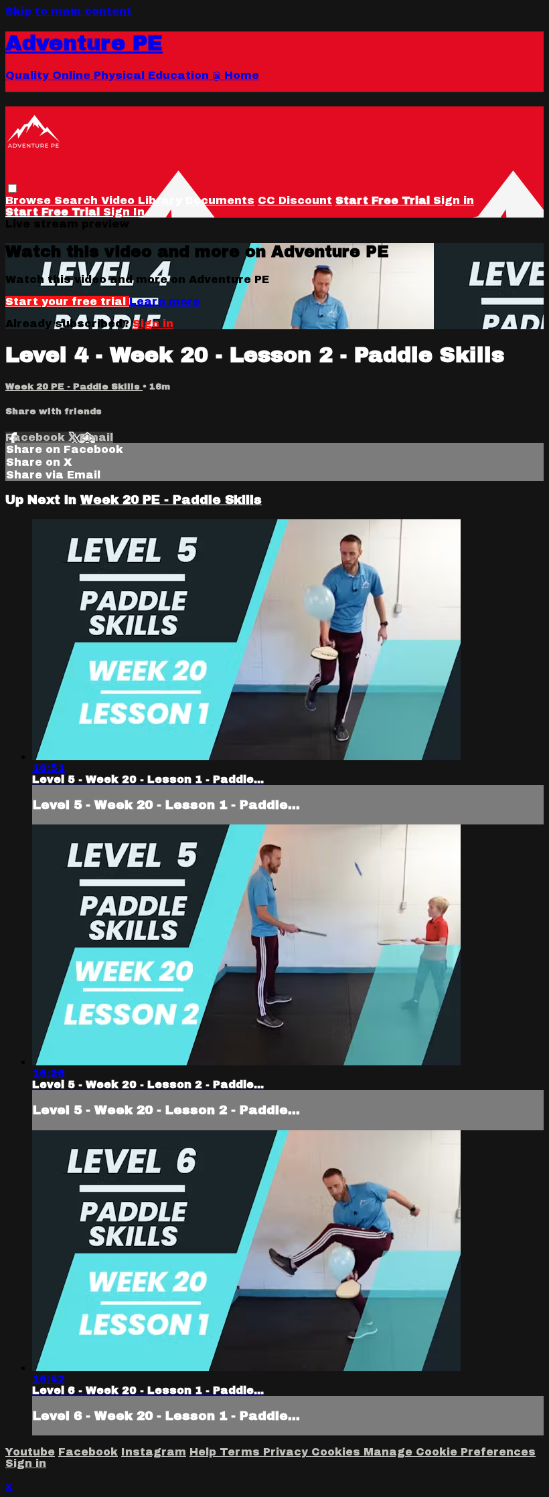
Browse (29, 200)
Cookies (337, 1452)
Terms (241, 1452)
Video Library (141, 200)
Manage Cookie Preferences (450, 1452)
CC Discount (295, 200)
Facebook (36, 437)
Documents (219, 200)
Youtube (30, 1452)
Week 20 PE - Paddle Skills (74, 386)
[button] (12, 188)
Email (96, 437)
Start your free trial (67, 301)
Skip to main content (68, 11)
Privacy (287, 1452)
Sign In (124, 211)
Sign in (453, 200)
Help (204, 1452)
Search (77, 200)
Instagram (153, 1452)
